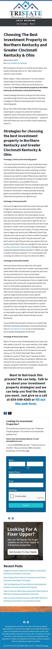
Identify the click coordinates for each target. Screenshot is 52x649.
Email (11, 481)
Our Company (22, 24)
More (32, 24)
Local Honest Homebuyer (16, 63)
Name (12, 460)
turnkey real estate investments (17, 247)
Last (28, 468)
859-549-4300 (29, 20)
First (10, 468)
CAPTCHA (13, 490)
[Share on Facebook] (5, 413)
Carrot (46, 646)
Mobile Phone (15, 472)
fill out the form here (16, 329)
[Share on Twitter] (9, 413)
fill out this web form (30, 401)
